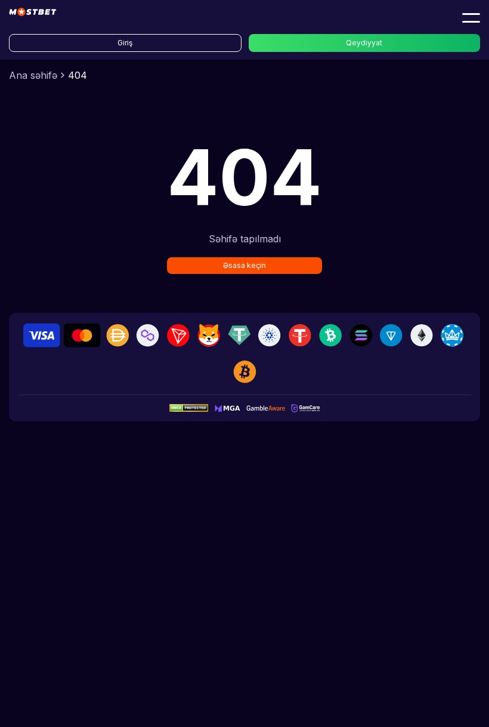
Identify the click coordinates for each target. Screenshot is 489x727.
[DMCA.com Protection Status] (188, 408)
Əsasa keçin (244, 265)
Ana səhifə (33, 75)
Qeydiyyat (364, 42)
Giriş (124, 42)
